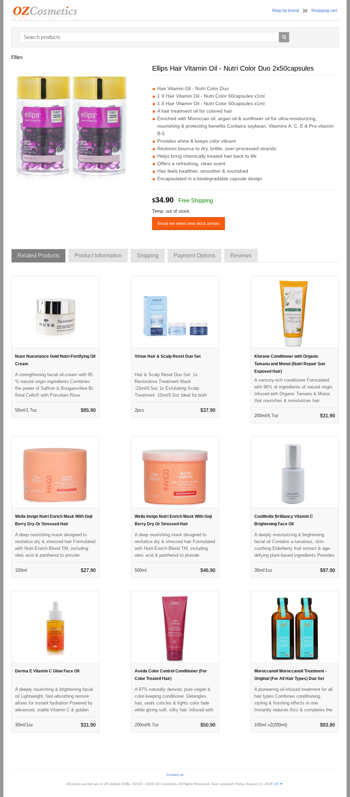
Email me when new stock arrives (188, 223)
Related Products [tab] (38, 255)
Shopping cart (324, 10)
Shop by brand (285, 10)
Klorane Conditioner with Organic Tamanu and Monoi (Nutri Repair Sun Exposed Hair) (289, 364)
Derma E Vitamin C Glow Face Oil (47, 671)
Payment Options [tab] (194, 255)
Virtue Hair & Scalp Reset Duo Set (168, 356)
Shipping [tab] (148, 255)
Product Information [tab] (98, 255)
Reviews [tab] (241, 255)
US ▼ (278, 784)
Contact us (175, 775)
